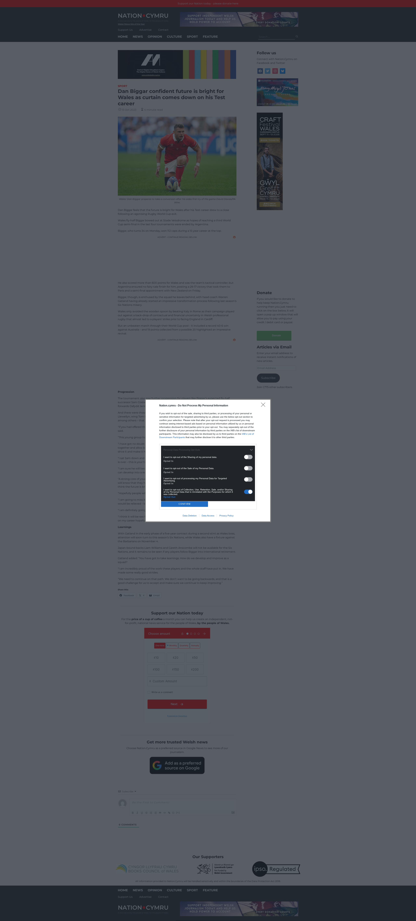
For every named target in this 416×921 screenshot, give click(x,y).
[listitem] (208, 450)
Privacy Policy (226, 515)
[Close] (264, 406)
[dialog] (208, 460)
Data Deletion (190, 515)
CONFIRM (185, 504)
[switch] (248, 457)
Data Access (208, 515)
